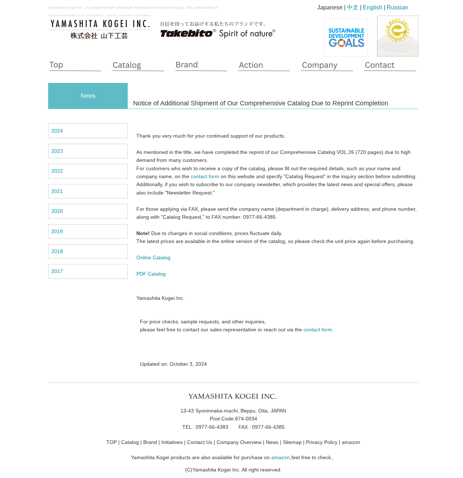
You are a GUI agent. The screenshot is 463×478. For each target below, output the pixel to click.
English (372, 7)
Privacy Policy (321, 442)
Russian (397, 7)
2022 (57, 171)
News (272, 442)
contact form (205, 176)
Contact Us (199, 442)
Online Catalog (153, 257)
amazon (351, 442)
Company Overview (239, 442)
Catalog (130, 442)
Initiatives (172, 442)
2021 (57, 191)
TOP (111, 442)
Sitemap (292, 442)
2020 (57, 211)
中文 (352, 7)
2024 (57, 131)
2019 (57, 231)
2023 (57, 151)
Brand (150, 442)
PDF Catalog (151, 274)
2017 (57, 271)
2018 (57, 251)
